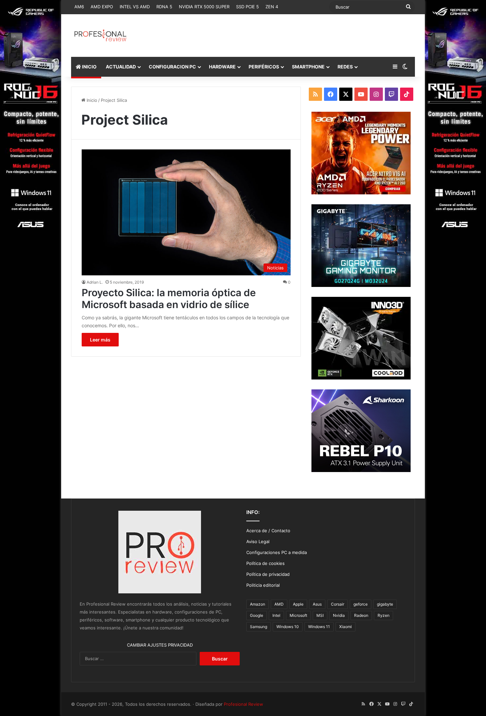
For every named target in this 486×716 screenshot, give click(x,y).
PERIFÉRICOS (264, 66)
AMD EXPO (102, 6)
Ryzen (383, 615)
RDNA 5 (164, 6)
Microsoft (298, 615)
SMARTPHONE (308, 66)
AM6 (79, 6)
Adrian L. (95, 282)
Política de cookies (265, 563)
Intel (276, 615)
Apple (298, 604)
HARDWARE (222, 66)
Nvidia (339, 615)
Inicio (91, 100)
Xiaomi (345, 626)
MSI (320, 615)
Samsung (258, 626)
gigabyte (385, 604)
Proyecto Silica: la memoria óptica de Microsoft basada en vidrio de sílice (169, 298)
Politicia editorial (263, 585)
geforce (360, 604)
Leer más (100, 339)
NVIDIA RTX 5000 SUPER (204, 6)
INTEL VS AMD (135, 6)
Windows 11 (319, 626)
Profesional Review (243, 704)
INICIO (89, 66)
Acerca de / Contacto (268, 530)
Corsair (337, 604)
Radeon (361, 615)
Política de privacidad (268, 574)
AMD (279, 604)
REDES (345, 66)
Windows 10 (287, 626)
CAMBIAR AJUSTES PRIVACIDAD (160, 645)
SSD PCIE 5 (247, 6)
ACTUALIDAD (121, 66)
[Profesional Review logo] (100, 35)
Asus (317, 604)
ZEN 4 (271, 6)
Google (256, 615)
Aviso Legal (257, 541)
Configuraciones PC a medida (276, 552)
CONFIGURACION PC (172, 66)
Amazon (257, 604)
